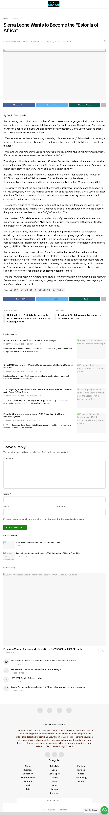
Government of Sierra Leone (35, 290)
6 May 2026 (31, 420)
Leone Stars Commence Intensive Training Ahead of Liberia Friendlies (48, 553)
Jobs (28, 789)
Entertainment (28, 777)
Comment (9, 458)
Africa (28, 766)
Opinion (54, 789)
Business (28, 770)
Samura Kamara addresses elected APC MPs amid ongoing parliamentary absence (48, 687)
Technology (81, 777)
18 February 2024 (38, 41)
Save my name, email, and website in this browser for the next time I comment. (45, 519)
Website (61, 506)
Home (6, 18)
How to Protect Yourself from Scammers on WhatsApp (29, 340)
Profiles (81, 770)
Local (54, 770)
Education (28, 773)
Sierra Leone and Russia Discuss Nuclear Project (38, 542)
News (54, 785)
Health (28, 785)
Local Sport (54, 773)
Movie (55, 777)
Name (7, 494)
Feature (14, 18)
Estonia (14, 290)
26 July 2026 (32, 344)
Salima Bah (58, 290)
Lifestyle (54, 766)
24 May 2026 (32, 396)
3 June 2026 (22, 556)
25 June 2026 (32, 371)
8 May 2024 (21, 546)
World (81, 781)
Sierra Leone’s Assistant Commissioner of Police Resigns (36, 669)
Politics (81, 766)
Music (55, 781)
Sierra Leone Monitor (15, 41)
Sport (81, 773)
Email (7, 506)
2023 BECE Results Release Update (26, 678)
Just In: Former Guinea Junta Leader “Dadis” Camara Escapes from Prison (43, 660)
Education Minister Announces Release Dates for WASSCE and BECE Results (42, 649)
